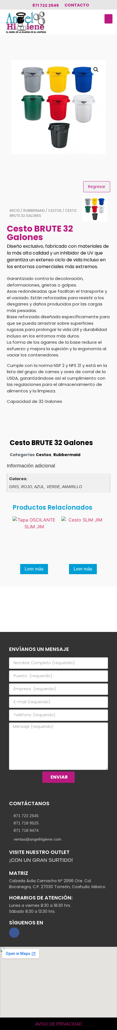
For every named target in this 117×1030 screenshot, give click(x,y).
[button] (108, 18)
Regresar (96, 186)
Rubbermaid (34, 210)
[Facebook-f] (14, 933)
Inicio (15, 210)
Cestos (55, 210)
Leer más (34, 569)
